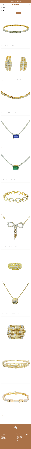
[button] (26, 4)
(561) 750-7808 (18, 440)
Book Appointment (15, 4)
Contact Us (10, 437)
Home (1, 7)
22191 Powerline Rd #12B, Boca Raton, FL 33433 (16, 1)
